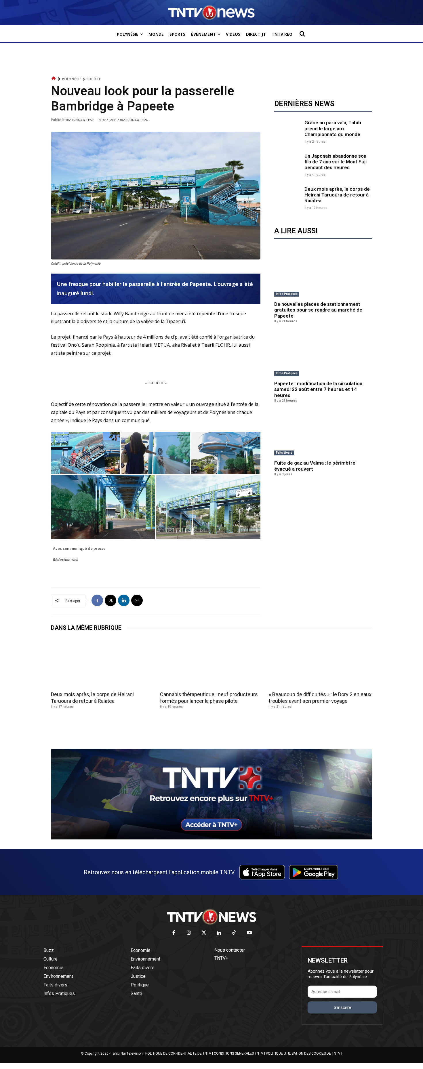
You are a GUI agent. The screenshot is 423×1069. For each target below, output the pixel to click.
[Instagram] (189, 933)
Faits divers (284, 452)
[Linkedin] (123, 600)
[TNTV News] (211, 916)
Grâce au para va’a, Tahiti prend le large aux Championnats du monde (332, 128)
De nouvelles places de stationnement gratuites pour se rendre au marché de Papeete (318, 310)
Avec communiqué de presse (79, 548)
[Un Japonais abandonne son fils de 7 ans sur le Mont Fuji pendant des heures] (288, 164)
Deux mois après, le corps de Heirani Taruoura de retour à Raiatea (337, 195)
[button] (302, 34)
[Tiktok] (234, 933)
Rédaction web (66, 559)
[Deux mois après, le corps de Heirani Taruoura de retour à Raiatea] (288, 197)
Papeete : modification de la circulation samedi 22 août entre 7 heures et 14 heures (318, 389)
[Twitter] (204, 933)
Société (93, 79)
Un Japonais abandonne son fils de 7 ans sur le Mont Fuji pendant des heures (335, 162)
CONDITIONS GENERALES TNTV (238, 1053)
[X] (110, 600)
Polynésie (71, 79)
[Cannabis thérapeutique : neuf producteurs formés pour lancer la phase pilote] (211, 663)
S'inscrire (342, 1007)
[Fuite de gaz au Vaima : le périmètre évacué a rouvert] (323, 433)
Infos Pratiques (287, 293)
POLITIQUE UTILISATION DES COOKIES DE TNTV (303, 1053)
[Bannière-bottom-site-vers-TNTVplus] (211, 838)
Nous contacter (229, 950)
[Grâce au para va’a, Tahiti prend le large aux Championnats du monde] (288, 131)
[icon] (54, 78)
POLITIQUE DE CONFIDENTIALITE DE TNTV (178, 1053)
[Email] (137, 600)
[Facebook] (97, 600)
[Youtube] (249, 933)
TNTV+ (221, 958)
